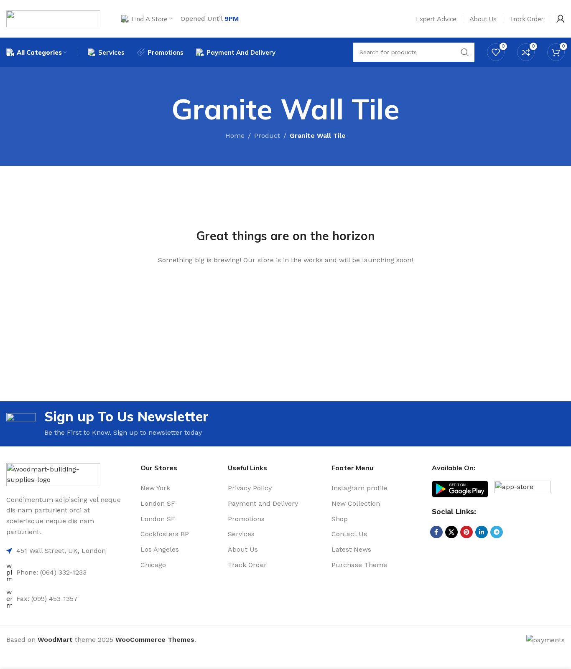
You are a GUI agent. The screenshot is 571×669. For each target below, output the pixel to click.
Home (235, 135)
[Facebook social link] (436, 532)
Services (241, 534)
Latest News (351, 549)
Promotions (246, 519)
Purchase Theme (359, 565)
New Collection (355, 503)
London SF (157, 503)
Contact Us (349, 534)
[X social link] (451, 532)
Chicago (153, 565)
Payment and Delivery (263, 503)
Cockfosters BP (164, 534)
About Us (243, 549)
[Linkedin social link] (481, 532)
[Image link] (53, 474)
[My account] (560, 18)
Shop (339, 519)
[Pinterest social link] (466, 532)
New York (155, 488)
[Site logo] (53, 18)
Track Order (247, 565)
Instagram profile (359, 488)
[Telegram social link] (496, 532)
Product (267, 135)
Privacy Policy (250, 488)
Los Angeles (159, 549)
